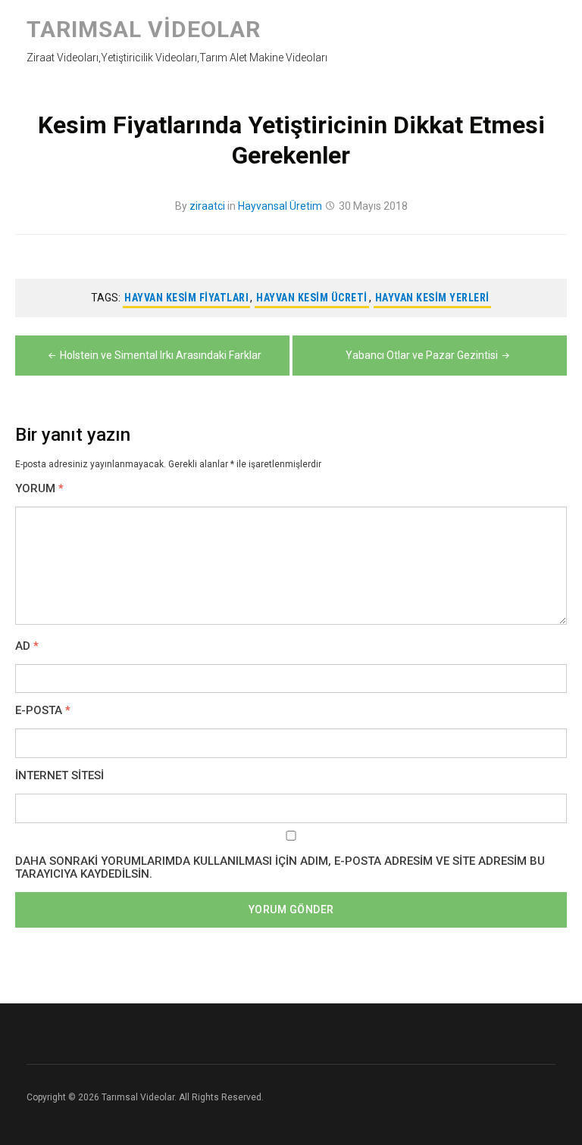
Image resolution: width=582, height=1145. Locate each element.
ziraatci (207, 206)
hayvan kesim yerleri (432, 298)
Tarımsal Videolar (144, 29)
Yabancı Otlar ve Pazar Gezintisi (422, 355)
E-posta (42, 710)
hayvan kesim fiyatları (186, 298)
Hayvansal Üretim (280, 206)
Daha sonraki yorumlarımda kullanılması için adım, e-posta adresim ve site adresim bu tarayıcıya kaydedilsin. (280, 868)
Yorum (39, 488)
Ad (27, 646)
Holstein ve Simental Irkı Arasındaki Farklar (160, 355)
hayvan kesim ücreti (312, 298)
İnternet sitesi (59, 775)
